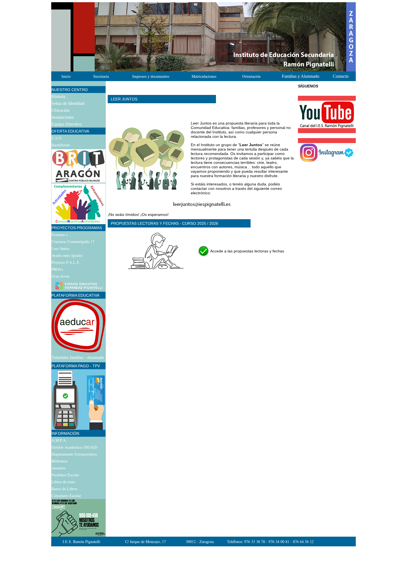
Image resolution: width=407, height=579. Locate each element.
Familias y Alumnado (300, 76)
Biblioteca (59, 461)
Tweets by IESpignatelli (319, 135)
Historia (58, 96)
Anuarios (58, 468)
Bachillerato (60, 145)
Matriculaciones (204, 76)
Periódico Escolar (65, 474)
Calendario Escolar (66, 495)
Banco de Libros (64, 488)
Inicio (66, 76)
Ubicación (60, 110)
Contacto (341, 76)
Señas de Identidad (67, 103)
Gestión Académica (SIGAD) (74, 447)
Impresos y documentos (150, 76)
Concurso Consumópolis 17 (72, 241)
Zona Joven (60, 276)
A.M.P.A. (59, 440)
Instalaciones (62, 117)
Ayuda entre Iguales (67, 255)
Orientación (251, 76)
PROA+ (57, 269)
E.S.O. (56, 138)
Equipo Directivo (66, 124)
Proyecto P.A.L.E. (65, 262)
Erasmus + (59, 234)
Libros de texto (63, 481)
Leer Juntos (60, 248)
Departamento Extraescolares (74, 454)
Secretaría (101, 76)
